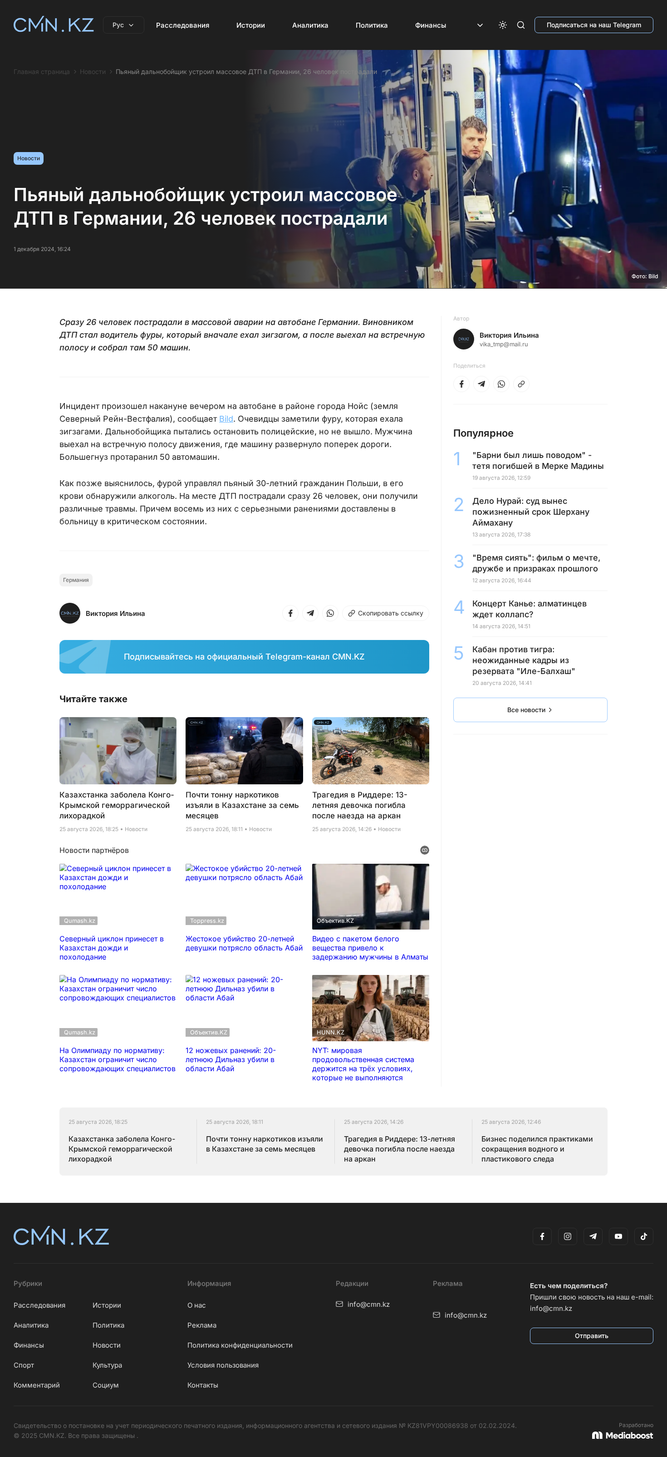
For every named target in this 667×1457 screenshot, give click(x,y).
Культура (107, 1365)
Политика (372, 25)
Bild (226, 418)
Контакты (202, 1385)
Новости (93, 71)
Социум (106, 1385)
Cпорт (24, 1365)
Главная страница (42, 71)
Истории (250, 25)
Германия (76, 579)
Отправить (591, 1335)
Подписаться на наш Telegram (594, 25)
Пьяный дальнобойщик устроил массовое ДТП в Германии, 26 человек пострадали (246, 71)
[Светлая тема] (502, 25)
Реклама (201, 1325)
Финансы (430, 25)
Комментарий (37, 1385)
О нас (196, 1305)
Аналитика (310, 25)
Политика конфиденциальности (240, 1345)
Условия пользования (223, 1365)
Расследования (182, 25)
